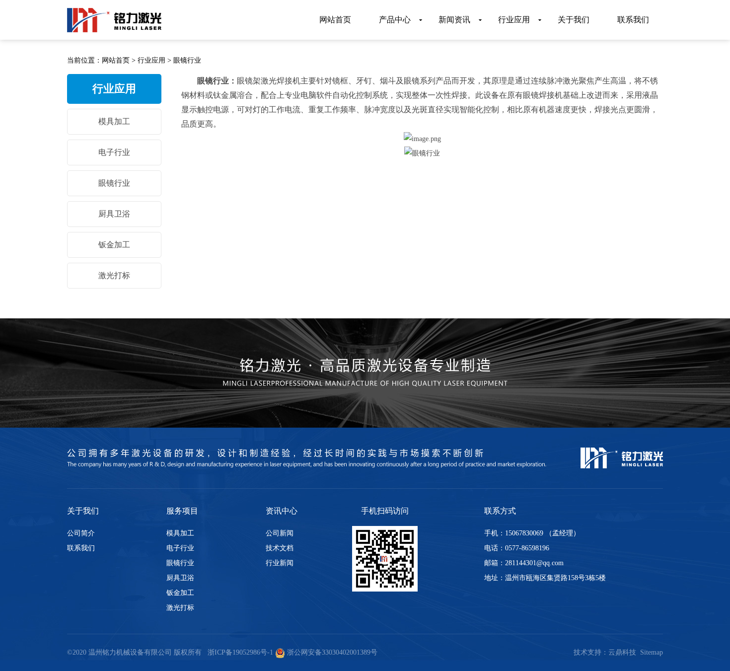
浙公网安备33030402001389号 (331, 652)
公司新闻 (279, 533)
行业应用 (151, 60)
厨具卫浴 (114, 214)
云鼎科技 (622, 652)
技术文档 (279, 548)
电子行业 (114, 152)
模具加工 (114, 121)
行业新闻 (279, 563)
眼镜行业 (187, 60)
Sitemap (651, 652)
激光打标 (114, 275)
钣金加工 (114, 244)
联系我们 (81, 548)
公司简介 (81, 533)
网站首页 (116, 60)
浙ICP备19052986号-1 (240, 652)
